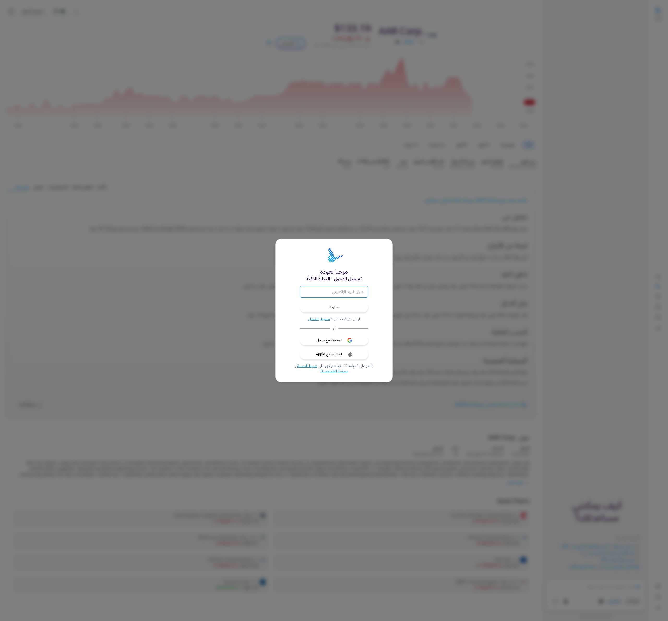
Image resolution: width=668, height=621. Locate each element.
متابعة (334, 307)
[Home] (334, 255)
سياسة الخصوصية (334, 371)
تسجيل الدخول (319, 319)
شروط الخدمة (307, 366)
